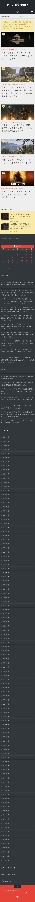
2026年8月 (6, 437)
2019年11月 (6, 770)
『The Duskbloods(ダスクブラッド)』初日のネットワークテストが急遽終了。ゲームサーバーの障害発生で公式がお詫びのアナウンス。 (17, 293)
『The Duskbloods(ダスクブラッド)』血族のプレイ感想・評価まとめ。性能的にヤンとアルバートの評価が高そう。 (17, 360)
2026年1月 (6, 466)
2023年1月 (6, 614)
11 (8, 257)
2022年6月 (6, 642)
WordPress (17, 893)
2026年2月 (6, 462)
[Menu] (31, 11)
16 (31, 257)
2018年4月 (6, 848)
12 (13, 257)
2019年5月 (6, 794)
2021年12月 (6, 667)
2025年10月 (6, 478)
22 (26, 260)
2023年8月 (6, 585)
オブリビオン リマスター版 (9, 49)
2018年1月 (6, 860)
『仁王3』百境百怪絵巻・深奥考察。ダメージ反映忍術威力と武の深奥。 (20, 216)
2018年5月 (6, 844)
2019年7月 (6, 786)
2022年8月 (6, 634)
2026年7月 (6, 441)
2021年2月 (6, 708)
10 (3, 257)
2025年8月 (6, 486)
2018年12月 (6, 815)
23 (31, 260)
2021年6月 (6, 692)
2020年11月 (6, 720)
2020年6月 (6, 741)
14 (22, 257)
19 (13, 260)
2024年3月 (6, 556)
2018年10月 (6, 823)
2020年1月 (6, 761)
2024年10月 (6, 527)
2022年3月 (6, 655)
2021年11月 (6, 671)
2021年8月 (6, 683)
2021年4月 (6, 700)
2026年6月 (6, 445)
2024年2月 (6, 560)
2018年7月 (6, 835)
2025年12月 (6, 470)
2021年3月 (6, 704)
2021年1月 (6, 712)
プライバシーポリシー (8, 881)
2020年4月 (6, 749)
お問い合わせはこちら (8, 874)
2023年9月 (6, 581)
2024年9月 (6, 531)
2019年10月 (6, 774)
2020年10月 (6, 724)
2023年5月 (6, 597)
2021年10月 (6, 675)
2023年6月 (6, 593)
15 (26, 257)
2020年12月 (6, 716)
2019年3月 (6, 802)
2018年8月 (6, 831)
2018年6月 (6, 839)
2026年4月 (6, 453)
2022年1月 (6, 663)
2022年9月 (6, 630)
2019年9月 (6, 778)
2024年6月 (6, 544)
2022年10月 (6, 626)
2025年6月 (6, 494)
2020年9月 (6, 729)
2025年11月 (6, 474)
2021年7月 (6, 687)
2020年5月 (6, 745)
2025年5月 (6, 498)
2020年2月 (6, 757)
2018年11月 (6, 819)
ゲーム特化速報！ (17, 5)
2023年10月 (6, 577)
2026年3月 (6, 457)
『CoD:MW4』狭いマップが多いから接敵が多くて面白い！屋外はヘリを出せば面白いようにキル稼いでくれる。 (17, 318)
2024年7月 (6, 540)
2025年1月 (6, 515)
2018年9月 (6, 827)
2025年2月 (6, 511)
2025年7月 (6, 490)
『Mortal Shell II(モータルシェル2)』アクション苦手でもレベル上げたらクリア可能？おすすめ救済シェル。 (17, 400)
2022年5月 (6, 646)
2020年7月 (6, 737)
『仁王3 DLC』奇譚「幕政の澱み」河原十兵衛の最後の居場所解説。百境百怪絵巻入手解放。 (20, 226)
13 (17, 257)
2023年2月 (6, 609)
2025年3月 (6, 507)
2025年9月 (6, 482)
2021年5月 (6, 696)
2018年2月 (6, 856)
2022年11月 (6, 622)
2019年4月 (6, 798)
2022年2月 (6, 659)
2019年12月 (6, 766)
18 (8, 260)
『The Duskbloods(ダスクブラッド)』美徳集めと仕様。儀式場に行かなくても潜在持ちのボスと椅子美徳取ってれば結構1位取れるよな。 (17, 310)
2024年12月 (6, 519)
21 (22, 260)
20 (17, 260)
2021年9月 (6, 679)
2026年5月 (6, 449)
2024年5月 (6, 548)
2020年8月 (6, 733)
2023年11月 (6, 572)
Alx (27, 893)
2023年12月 (6, 568)
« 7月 (8, 268)
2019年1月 (6, 811)
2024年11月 (6, 523)
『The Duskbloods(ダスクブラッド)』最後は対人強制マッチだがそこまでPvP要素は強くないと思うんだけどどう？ (17, 391)
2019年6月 (6, 790)
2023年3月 (6, 605)
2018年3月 (6, 852)
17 (3, 260)
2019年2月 (6, 807)
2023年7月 (6, 589)
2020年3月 (6, 753)
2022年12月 (6, 618)
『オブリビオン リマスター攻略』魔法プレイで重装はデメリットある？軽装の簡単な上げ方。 (16, 128)
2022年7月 (6, 638)
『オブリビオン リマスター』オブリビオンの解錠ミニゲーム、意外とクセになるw (16, 56)
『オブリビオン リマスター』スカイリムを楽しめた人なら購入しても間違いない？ (16, 194)
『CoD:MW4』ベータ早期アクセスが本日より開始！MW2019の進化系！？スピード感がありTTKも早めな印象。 (17, 343)
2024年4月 (6, 552)
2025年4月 (6, 503)
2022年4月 (6, 650)
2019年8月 (6, 782)
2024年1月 (6, 564)
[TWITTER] (17, 12)
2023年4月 (6, 601)
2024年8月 (6, 535)
